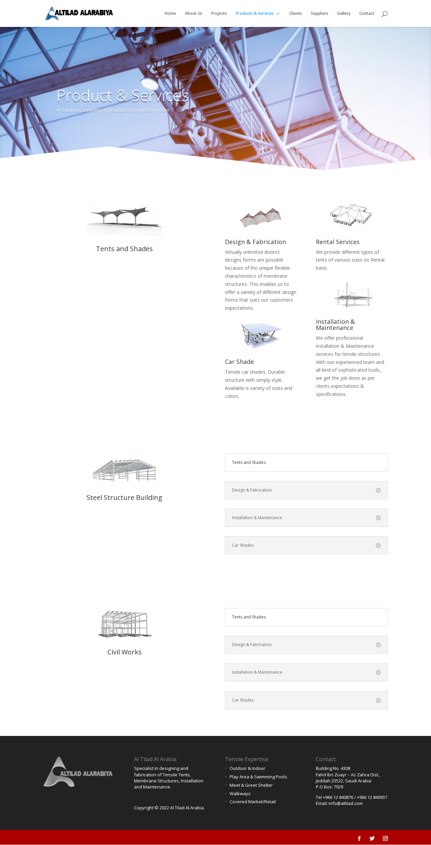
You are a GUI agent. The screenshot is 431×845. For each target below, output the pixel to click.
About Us (193, 13)
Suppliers (319, 13)
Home (170, 13)
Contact (366, 13)
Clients (295, 13)
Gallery (344, 13)
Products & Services (255, 13)
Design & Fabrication (255, 242)
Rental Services (338, 242)
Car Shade (239, 362)
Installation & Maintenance (335, 324)
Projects (219, 13)
